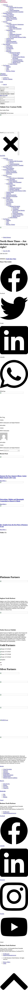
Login (1, 81)
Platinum (8, 66)
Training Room (10, 38)
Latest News (9, 45)
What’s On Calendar (11, 17)
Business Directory (7, 13)
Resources (8, 51)
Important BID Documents (15, 7)
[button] (11, 111)
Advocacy (8, 23)
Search (1, 450)
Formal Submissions (14, 10)
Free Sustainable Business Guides (17, 37)
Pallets (11, 33)
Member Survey (16, 62)
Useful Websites (13, 64)
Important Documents (14, 52)
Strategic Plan (15, 54)
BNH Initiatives (13, 27)
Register (2, 103)
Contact (1, 800)
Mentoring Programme (11, 42)
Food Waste (12, 31)
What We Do (9, 6)
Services (11, 9)
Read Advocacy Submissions (16, 24)
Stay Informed (6, 44)
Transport (8, 40)
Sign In (5, 84)
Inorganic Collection (14, 35)
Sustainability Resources (15, 34)
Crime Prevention (10, 26)
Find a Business (10, 14)
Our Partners (6, 65)
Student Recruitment (11, 41)
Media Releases (7, 237)
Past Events (9, 20)
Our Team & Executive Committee (14, 11)
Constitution (15, 55)
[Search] (18, 143)
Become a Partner (10, 71)
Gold (7, 68)
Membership (3, 791)
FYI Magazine (9, 48)
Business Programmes (11, 18)
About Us (5, 4)
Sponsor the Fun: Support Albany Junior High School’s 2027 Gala (13, 476)
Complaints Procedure (17, 61)
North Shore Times (11, 259)
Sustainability (9, 30)
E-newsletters (9, 47)
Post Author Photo (4, 110)
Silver (7, 69)
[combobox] (10, 132)
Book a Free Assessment (15, 28)
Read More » (3, 480)
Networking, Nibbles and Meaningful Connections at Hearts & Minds (12, 500)
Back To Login (3, 95)
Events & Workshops (8, 16)
